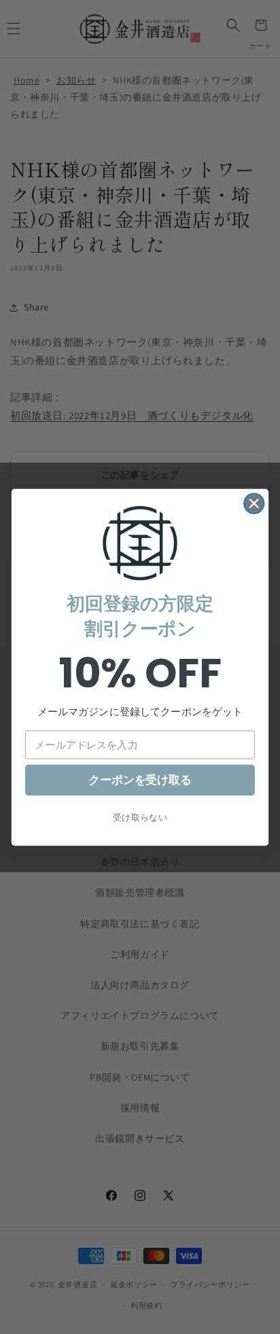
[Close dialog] (254, 503)
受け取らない (140, 816)
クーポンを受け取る (139, 780)
